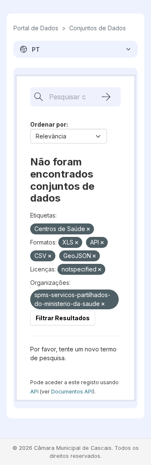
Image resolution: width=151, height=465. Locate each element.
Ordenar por (48, 124)
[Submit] (106, 96)
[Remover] (88, 229)
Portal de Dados (35, 28)
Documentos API (72, 391)
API (34, 391)
